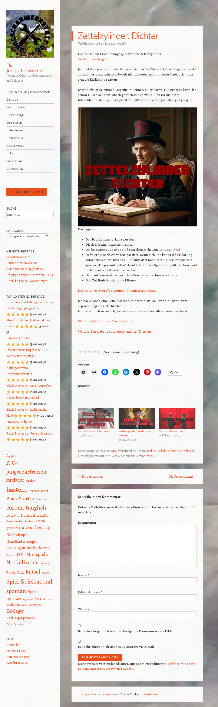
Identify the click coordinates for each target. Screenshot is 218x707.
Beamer (34, 491)
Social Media (15, 146)
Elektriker (29, 520)
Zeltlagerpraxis (20, 617)
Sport (32, 591)
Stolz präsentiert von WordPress (98, 694)
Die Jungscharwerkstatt (27, 68)
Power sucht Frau (18, 338)
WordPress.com (153, 694)
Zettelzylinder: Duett (172, 431)
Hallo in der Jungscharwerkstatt (28, 92)
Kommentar (88, 522)
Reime (171, 450)
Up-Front (14, 598)
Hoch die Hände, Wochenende (26, 281)
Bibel (44, 491)
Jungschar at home (19, 421)
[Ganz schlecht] (80, 352)
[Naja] (85, 352)
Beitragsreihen (16, 107)
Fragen (40, 520)
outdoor (44, 563)
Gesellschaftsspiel (22, 541)
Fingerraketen (90, 476)
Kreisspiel (10, 554)
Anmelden (13, 645)
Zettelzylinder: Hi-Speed (93, 431)
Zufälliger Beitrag (26, 192)
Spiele (115, 450)
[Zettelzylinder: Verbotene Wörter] (137, 418)
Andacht (15, 480)
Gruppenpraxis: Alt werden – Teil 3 (29, 275)
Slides (45, 572)
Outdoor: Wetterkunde (22, 263)
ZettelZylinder (185, 450)
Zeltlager (15, 611)
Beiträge (12, 99)
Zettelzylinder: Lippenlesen (25, 269)
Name (83, 575)
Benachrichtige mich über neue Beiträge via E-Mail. (116, 646)
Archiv (30, 480)
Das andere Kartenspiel (22, 398)
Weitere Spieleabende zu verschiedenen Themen (114, 331)
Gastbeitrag (38, 527)
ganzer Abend (15, 528)
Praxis (11, 572)
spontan (16, 590)
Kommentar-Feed (18, 657)
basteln (16, 489)
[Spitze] (99, 352)
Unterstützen (15, 130)
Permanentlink (145, 456)
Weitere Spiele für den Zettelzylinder (106, 321)
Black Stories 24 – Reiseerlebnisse (29, 433)
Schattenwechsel (18, 257)
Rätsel (33, 571)
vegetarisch (28, 599)
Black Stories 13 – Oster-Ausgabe (28, 386)
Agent (11, 455)
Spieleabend (36, 581)
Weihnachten (16, 604)
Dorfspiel (28, 515)
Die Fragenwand (183, 476)
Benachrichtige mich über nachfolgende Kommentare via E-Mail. (126, 631)
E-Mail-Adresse (90, 592)
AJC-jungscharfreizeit (26, 467)
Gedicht (161, 450)
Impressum (14, 161)
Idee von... (44, 547)
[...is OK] (89, 352)
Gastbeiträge (15, 115)
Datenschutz (14, 169)
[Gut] (94, 352)
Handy (31, 548)
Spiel (12, 581)
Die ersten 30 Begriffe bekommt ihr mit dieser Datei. (117, 290)
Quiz (20, 572)
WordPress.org (17, 663)
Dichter (151, 450)
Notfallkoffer (14, 138)
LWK (175, 249)
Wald (38, 599)
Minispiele (37, 554)
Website (84, 609)
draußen (43, 515)
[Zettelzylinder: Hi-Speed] (96, 418)
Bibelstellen (14, 123)
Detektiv (12, 515)
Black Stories (20, 498)
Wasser (47, 599)
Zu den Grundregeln (93, 59)
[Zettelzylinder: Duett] (177, 418)
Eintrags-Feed (16, 651)
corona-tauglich (26, 507)
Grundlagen (15, 547)
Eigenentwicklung (14, 520)
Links (9, 153)
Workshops (35, 604)
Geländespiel (18, 534)
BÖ (124, 43)
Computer (41, 499)
